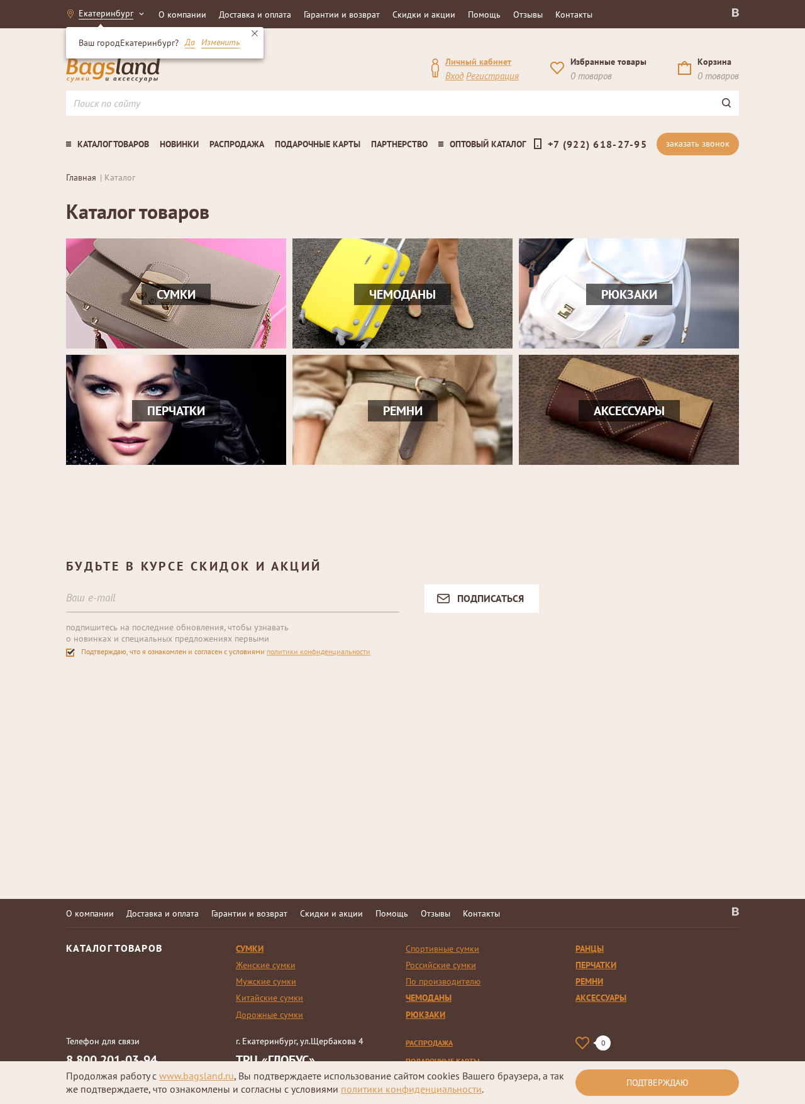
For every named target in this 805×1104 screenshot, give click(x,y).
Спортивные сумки (442, 948)
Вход (454, 76)
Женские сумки (266, 965)
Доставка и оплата (255, 14)
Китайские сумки (269, 997)
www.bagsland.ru (196, 1075)
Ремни (589, 981)
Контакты (573, 14)
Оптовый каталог (488, 144)
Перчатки (595, 965)
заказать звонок (698, 143)
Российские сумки (441, 965)
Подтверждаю (657, 1082)
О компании (182, 14)
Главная (81, 177)
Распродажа (236, 144)
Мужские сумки (266, 981)
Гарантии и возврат (342, 14)
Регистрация (492, 76)
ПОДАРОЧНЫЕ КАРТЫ (443, 1061)
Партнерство (399, 144)
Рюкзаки (425, 1014)
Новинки (179, 144)
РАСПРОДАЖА (429, 1042)
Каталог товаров (113, 144)
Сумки (250, 948)
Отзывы (528, 14)
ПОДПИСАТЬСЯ (490, 598)
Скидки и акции (423, 14)
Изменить (220, 43)
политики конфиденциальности (318, 651)
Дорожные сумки (269, 1014)
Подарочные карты (317, 144)
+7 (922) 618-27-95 (597, 144)
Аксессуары (600, 997)
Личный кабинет (478, 61)
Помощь (484, 14)
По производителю (443, 981)
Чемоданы (429, 997)
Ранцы (589, 948)
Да (190, 43)
